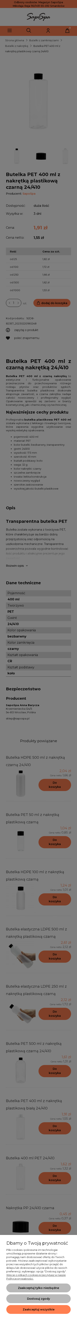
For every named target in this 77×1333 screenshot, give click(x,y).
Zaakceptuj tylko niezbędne (38, 1288)
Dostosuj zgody (38, 1298)
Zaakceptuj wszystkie (38, 1309)
